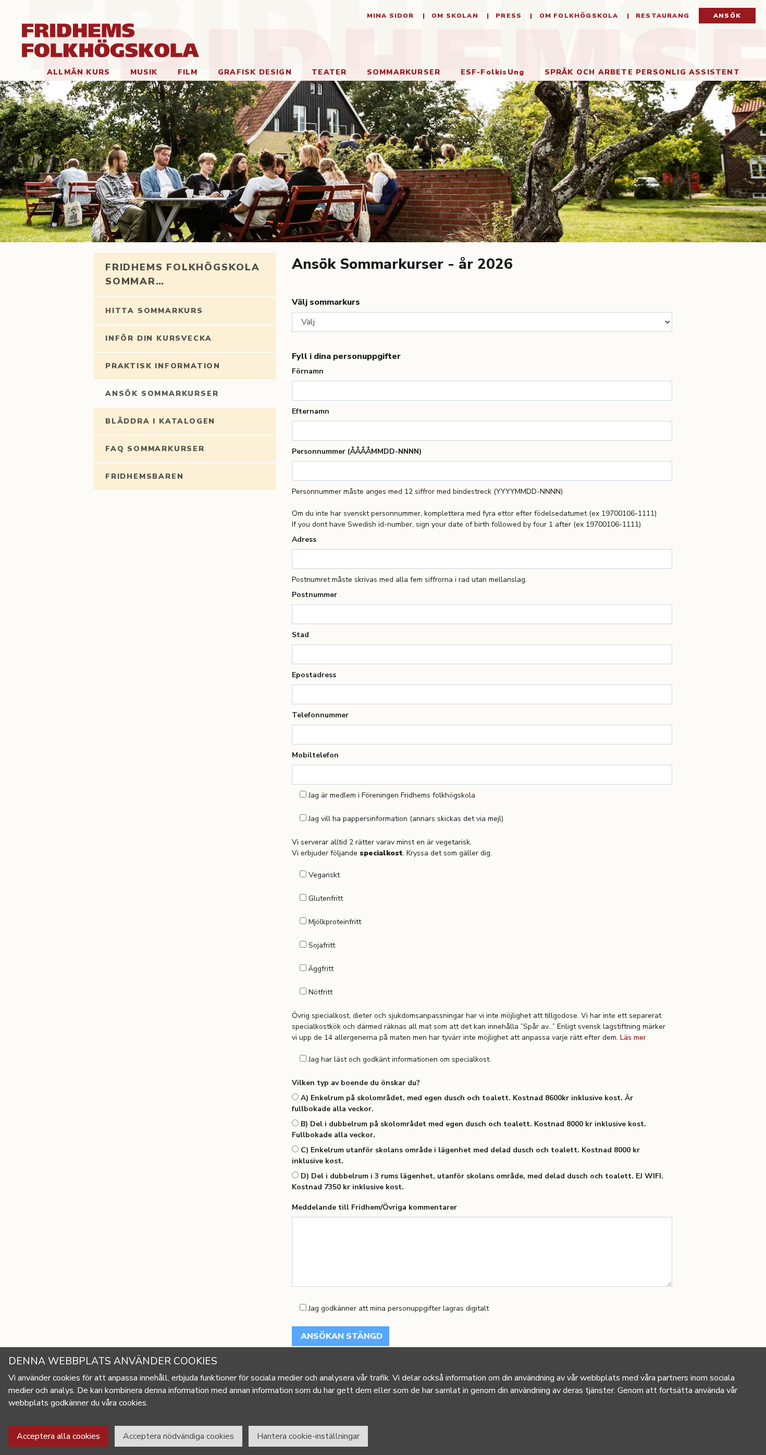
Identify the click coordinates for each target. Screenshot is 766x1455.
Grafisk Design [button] (255, 72)
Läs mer (633, 1037)
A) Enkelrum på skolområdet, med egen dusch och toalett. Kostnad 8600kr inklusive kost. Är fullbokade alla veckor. (462, 1103)
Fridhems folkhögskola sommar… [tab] (182, 274)
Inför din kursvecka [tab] (158, 338)
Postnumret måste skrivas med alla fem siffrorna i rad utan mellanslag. (409, 580)
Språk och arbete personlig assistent (642, 72)
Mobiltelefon (315, 755)
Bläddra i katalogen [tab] (160, 421)
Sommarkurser (409, 72)
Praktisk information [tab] (162, 366)
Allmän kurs (78, 72)
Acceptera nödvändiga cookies (178, 1436)
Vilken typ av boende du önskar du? (356, 1083)
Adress (304, 539)
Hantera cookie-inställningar (308, 1436)
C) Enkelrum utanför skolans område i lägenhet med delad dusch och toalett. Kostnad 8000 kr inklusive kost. (466, 1155)
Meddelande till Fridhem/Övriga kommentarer (374, 1207)
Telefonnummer (320, 715)
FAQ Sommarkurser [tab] (155, 449)
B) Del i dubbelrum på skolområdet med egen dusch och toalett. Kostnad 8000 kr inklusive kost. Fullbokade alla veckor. (469, 1129)
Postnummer (314, 595)
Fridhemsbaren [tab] (144, 476)
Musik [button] (144, 72)
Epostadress (314, 675)
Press (507, 15)
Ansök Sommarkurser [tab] (161, 394)
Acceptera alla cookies (58, 1436)
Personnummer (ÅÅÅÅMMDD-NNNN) (357, 451)
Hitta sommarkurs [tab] (154, 311)
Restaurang (661, 15)
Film (188, 72)
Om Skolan (453, 15)
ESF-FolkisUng (493, 72)
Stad (300, 635)
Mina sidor (390, 15)
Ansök (727, 15)
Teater (329, 72)
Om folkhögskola (577, 15)
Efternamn (310, 411)
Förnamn (308, 371)
